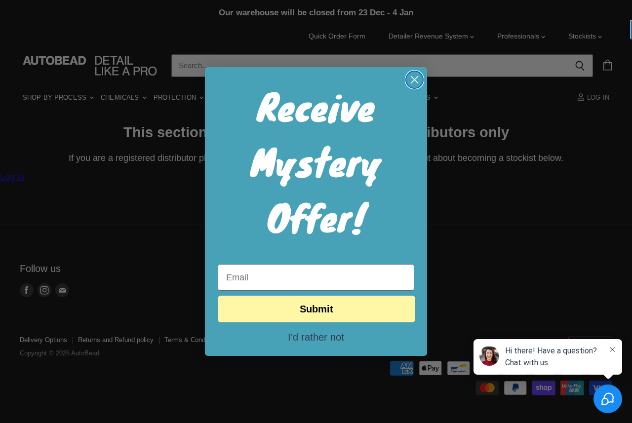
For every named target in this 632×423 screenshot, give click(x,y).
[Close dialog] (414, 79)
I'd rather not (316, 336)
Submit (316, 309)
